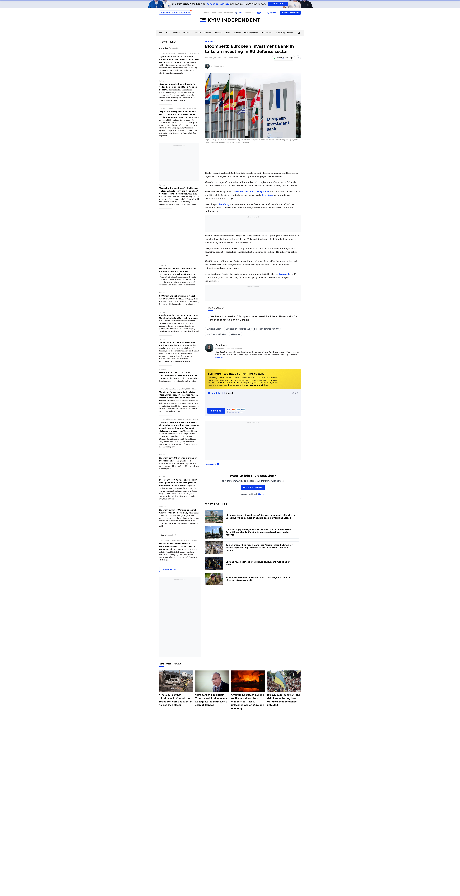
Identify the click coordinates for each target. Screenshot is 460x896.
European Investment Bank (238, 329)
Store (240, 12)
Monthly (215, 393)
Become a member (253, 487)
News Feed (210, 41)
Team (213, 12)
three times (267, 195)
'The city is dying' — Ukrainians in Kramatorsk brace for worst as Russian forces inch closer (175, 700)
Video (227, 33)
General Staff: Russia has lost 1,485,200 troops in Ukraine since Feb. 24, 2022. (178, 375)
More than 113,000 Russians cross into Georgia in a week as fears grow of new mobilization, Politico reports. (179, 483)
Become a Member (290, 13)
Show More (169, 569)
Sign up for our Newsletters (175, 13)
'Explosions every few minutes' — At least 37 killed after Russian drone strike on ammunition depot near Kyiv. (179, 114)
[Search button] (299, 33)
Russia (198, 33)
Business (187, 33)
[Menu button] (160, 32)
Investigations (251, 33)
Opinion (218, 33)
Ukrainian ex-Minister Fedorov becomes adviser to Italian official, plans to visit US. (177, 546)
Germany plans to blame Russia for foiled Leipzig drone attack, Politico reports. (178, 87)
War (167, 33)
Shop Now (278, 4)
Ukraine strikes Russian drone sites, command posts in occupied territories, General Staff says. (178, 271)
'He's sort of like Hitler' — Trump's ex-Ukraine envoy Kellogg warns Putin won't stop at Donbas (211, 700)
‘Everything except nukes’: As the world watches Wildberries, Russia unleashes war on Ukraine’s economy (247, 702)
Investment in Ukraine (216, 334)
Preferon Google (284, 58)
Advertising (228, 12)
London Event (250, 12)
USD (294, 393)
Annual (229, 393)
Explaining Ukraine (284, 33)
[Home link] (230, 20)
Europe (207, 33)
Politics (176, 33)
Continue (216, 411)
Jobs (220, 12)
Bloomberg (223, 204)
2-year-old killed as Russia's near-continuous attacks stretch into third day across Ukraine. (179, 59)
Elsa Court (219, 66)
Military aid (235, 334)
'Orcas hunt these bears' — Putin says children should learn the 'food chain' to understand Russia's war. (178, 191)
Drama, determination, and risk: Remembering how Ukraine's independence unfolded (283, 700)
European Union (214, 329)
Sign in (261, 494)
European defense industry (266, 329)
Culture (237, 33)
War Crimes (267, 33)
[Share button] (298, 57)
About (206, 12)
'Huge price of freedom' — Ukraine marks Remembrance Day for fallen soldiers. (177, 345)
